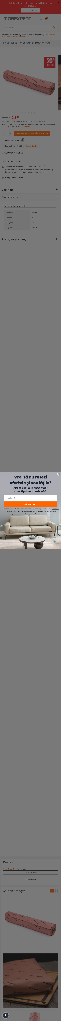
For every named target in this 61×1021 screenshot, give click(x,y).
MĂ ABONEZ (30, 504)
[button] (5, 1015)
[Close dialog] (59, 474)
